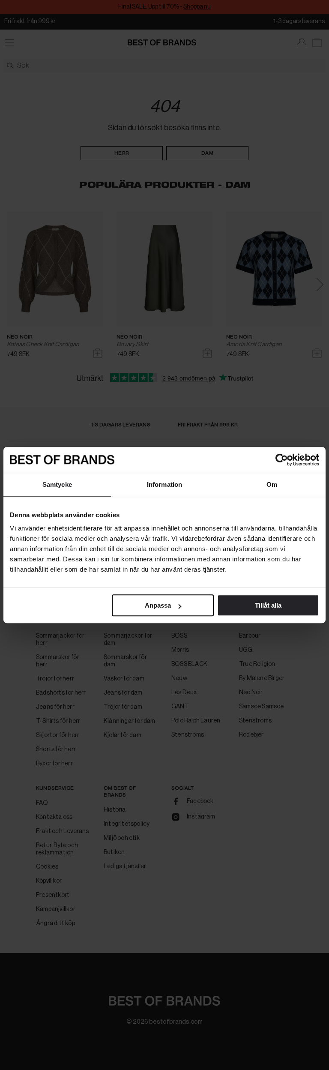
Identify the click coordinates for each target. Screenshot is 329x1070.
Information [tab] (164, 484)
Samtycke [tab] (57, 484)
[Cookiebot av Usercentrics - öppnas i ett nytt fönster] (281, 459)
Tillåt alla (268, 605)
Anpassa (158, 605)
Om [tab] (271, 484)
